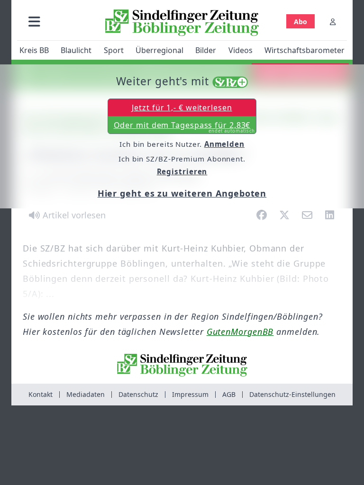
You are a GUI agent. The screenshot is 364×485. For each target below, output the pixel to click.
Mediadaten (85, 394)
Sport (114, 50)
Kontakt (40, 394)
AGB (229, 394)
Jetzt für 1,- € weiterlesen (182, 107)
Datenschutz (138, 394)
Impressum (190, 394)
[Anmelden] (333, 22)
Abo (300, 21)
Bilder (205, 50)
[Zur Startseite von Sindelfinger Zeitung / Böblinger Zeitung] (182, 22)
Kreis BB (34, 50)
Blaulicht (76, 50)
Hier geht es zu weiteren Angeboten (182, 193)
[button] (34, 21)
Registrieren (182, 171)
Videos (240, 50)
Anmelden (224, 144)
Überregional (159, 50)
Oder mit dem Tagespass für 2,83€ (184, 127)
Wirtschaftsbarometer (304, 50)
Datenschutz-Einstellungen (292, 394)
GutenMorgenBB (240, 331)
